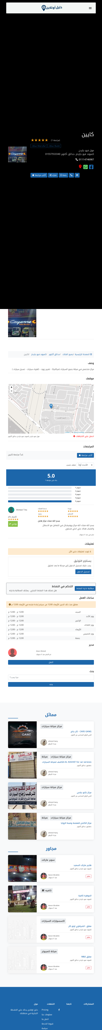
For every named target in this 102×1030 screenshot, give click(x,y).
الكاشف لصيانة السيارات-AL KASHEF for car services (66, 762)
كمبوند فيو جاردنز (38, 354)
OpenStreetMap (78, 432)
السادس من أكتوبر (77, 735)
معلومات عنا (47, 1014)
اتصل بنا (45, 1019)
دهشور (88, 765)
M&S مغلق (86, 957)
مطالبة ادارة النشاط (85, 588)
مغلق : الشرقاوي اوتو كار (79, 926)
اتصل (51, 662)
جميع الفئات (68, 354)
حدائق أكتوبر (54, 354)
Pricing (45, 1010)
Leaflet (67, 432)
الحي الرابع (87, 735)
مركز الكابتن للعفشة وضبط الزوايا (76, 823)
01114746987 (86, 159)
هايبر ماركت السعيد (82, 865)
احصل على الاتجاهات (84, 436)
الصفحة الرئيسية (82, 354)
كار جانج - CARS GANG (81, 731)
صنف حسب (71, 465)
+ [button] (11, 387)
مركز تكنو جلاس (84, 792)
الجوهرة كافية (84, 896)
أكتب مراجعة (40, 175)
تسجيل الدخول (83, 572)
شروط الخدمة (47, 1024)
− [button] (11, 391)
